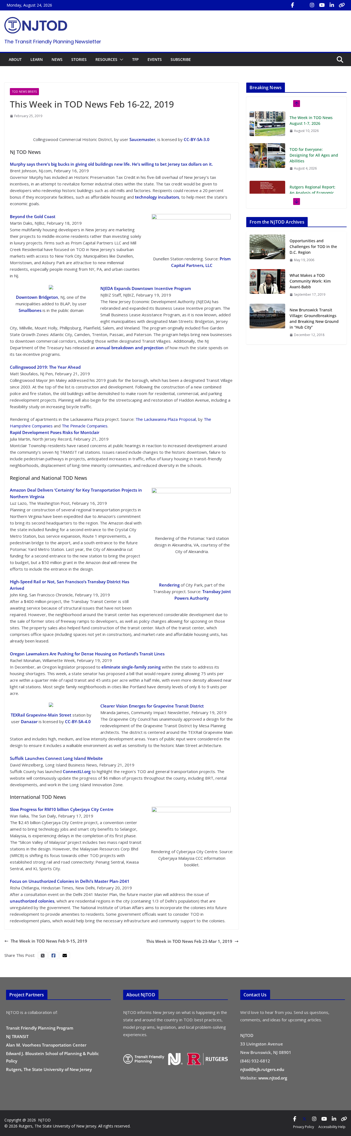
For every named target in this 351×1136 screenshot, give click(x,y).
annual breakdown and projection (130, 347)
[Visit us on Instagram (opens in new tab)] (312, 5)
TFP (135, 59)
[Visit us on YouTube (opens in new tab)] (322, 5)
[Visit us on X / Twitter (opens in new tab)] (302, 5)
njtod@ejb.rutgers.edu (262, 1069)
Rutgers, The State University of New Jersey (49, 1069)
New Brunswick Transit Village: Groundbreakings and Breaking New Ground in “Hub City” (314, 318)
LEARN (36, 59)
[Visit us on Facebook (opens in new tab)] (292, 5)
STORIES (79, 59)
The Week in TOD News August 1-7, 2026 (311, 120)
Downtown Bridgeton (37, 297)
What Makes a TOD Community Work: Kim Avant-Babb (310, 281)
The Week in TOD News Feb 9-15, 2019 (49, 941)
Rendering (169, 585)
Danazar (29, 721)
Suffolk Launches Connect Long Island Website (56, 758)
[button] (120, 59)
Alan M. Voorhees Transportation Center (46, 1045)
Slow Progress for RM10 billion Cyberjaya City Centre (62, 809)
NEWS (57, 59)
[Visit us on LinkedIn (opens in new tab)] (332, 5)
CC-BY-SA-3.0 (197, 139)
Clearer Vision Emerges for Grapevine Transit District (152, 706)
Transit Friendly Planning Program (39, 1028)
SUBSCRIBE (181, 59)
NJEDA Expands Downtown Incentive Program (145, 288)
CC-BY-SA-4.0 (78, 721)
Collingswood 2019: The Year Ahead (45, 367)
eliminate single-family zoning (131, 667)
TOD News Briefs (24, 92)
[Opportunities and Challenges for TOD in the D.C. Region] (267, 250)
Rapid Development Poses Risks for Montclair (54, 432)
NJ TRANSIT (17, 1036)
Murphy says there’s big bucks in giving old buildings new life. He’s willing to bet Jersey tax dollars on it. (111, 164)
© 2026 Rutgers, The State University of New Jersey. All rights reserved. (67, 1126)
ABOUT (15, 59)
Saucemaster (142, 139)
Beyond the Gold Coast (32, 216)
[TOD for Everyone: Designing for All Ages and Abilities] (267, 155)
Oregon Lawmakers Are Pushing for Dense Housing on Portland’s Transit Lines (87, 653)
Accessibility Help (332, 1126)
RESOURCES (106, 59)
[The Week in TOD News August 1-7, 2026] (267, 123)
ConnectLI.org (76, 771)
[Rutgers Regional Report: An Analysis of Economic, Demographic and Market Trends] (267, 193)
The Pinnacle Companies (84, 426)
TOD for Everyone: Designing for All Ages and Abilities (314, 155)
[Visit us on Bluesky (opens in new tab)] (341, 5)
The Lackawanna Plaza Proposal (165, 419)
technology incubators (157, 197)
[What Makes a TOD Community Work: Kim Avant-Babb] (267, 284)
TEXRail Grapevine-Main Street (41, 715)
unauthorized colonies (32, 901)
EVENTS (155, 59)
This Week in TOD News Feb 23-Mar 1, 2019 (189, 941)
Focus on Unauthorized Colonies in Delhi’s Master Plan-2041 (69, 881)
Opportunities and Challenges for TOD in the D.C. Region (313, 246)
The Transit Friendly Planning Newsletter (52, 41)
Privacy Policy (303, 1126)
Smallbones (30, 310)
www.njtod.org (272, 1078)
